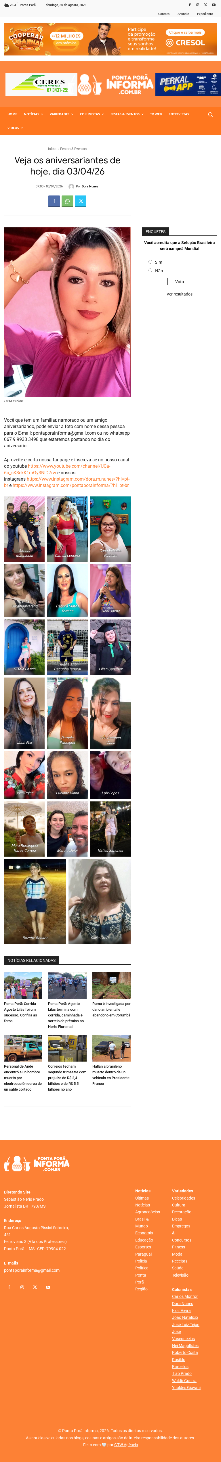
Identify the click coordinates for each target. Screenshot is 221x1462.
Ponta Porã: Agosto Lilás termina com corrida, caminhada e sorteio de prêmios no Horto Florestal (66, 1015)
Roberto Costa (185, 1352)
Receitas (179, 1261)
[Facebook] (189, 5)
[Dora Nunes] (72, 186)
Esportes (143, 1247)
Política (141, 1268)
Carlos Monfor (185, 1296)
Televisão (180, 1275)
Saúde (177, 1268)
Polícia (141, 1261)
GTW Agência (126, 1444)
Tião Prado (182, 1373)
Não (159, 270)
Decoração (181, 1212)
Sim (158, 262)
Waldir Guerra (184, 1380)
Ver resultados (180, 294)
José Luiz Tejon (185, 1324)
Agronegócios (147, 1212)
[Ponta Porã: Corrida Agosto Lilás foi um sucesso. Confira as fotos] (23, 985)
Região (141, 1289)
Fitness (178, 1247)
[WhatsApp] (67, 201)
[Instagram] (198, 5)
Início (52, 149)
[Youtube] (213, 5)
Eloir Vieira (181, 1310)
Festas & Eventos (73, 149)
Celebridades (183, 1198)
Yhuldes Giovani (186, 1387)
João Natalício (185, 1317)
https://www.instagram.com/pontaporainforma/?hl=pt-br (70, 485)
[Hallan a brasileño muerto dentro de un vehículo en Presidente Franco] (111, 1048)
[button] (210, 114)
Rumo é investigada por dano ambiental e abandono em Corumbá (111, 1009)
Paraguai (143, 1254)
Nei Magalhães (185, 1345)
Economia (144, 1233)
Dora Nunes (90, 186)
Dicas (177, 1219)
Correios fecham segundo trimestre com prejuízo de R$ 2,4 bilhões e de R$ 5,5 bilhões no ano (67, 1077)
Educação (144, 1240)
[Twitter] (205, 5)
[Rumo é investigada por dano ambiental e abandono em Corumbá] (111, 985)
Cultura (178, 1205)
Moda (177, 1254)
